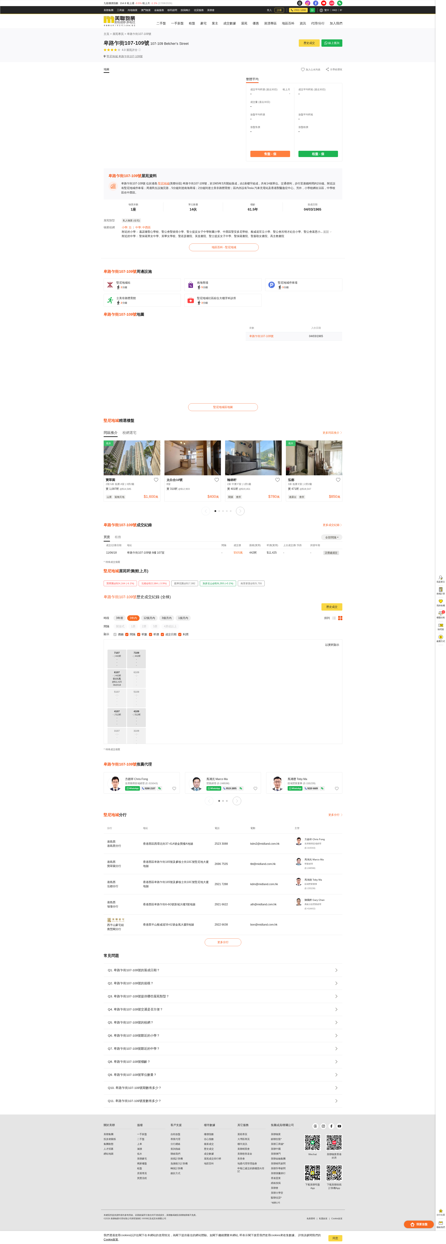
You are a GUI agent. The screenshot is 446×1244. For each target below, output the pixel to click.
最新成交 (209, 1144)
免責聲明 (311, 1218)
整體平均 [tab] (252, 79)
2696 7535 (221, 863)
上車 (139, 1144)
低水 (139, 1153)
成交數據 (209, 1153)
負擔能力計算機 (179, 1163)
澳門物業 (146, 10)
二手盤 (140, 1139)
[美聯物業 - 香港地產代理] (119, 21)
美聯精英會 (243, 1148)
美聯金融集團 (278, 1158)
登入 (269, 10)
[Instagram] (323, 1126)
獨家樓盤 (142, 1163)
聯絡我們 (175, 1153)
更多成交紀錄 (331, 524)
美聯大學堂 (277, 1192)
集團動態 (108, 1144)
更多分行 (334, 814)
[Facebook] (331, 1126)
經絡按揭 (276, 1183)
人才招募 (108, 1148)
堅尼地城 (163, 183)
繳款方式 (175, 1173)
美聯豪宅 (142, 1158)
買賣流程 (142, 1178)
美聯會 (210, 10)
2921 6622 (221, 904)
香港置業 (276, 1178)
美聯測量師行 (278, 1173)
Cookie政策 (111, 1239)
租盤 (139, 1168)
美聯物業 (276, 1134)
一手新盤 (142, 1134)
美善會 (241, 1158)
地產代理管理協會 (247, 1163)
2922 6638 (221, 924)
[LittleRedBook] (334, 1142)
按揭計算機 (177, 1158)
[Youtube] (339, 1126)
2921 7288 (221, 884)
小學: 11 (127, 227)
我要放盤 (422, 1224)
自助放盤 (175, 1134)
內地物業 (132, 10)
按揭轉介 (185, 10)
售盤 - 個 (270, 154)
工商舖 (120, 10)
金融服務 (159, 10)
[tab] (110, 432)
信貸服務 (199, 10)
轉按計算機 (177, 1168)
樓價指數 (209, 1134)
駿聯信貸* (276, 1197)
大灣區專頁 (243, 1139)
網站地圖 (108, 1153)
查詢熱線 (175, 1148)
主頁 (106, 33)
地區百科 (209, 1163)
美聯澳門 (276, 1153)
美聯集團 (108, 10)
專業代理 (175, 1139)
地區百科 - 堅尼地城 (224, 247)
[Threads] (315, 1126)
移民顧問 (172, 10)
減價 (139, 1148)
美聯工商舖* (277, 1144)
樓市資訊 (242, 1144)
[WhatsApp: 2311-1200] (312, 10)
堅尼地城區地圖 (223, 407)
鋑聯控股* (276, 1139)
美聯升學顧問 (278, 1168)
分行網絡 (175, 1144)
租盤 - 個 (318, 154)
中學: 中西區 (143, 227)
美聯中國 (276, 1148)
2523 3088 (221, 843)
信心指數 (209, 1139)
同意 (335, 1238)
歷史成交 (309, 42)
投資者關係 (110, 1139)
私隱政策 (323, 1218)
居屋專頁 (142, 1173)
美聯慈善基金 (244, 1153)
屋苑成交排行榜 (212, 1158)
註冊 (279, 10)
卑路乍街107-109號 (139, 33)
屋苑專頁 (118, 33)
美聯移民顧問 (278, 1163)
